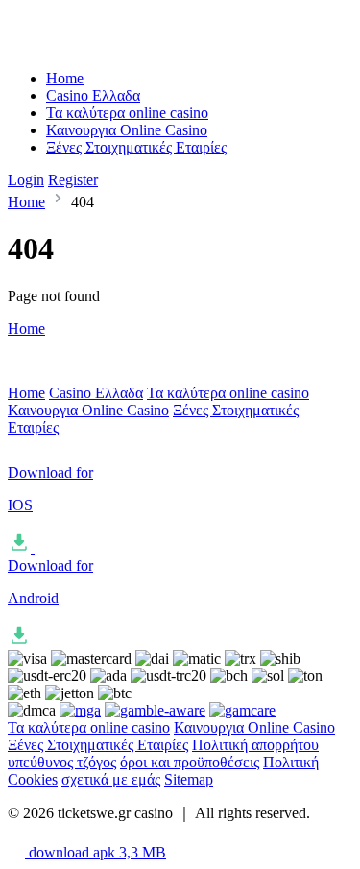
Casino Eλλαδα (93, 95)
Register (73, 180)
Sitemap (188, 779)
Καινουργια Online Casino (126, 130)
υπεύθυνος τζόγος (62, 762)
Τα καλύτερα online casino (127, 113)
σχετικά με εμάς (110, 779)
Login (26, 180)
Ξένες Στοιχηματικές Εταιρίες (136, 147)
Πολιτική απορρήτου (255, 745)
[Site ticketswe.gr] (87, 45)
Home (65, 78)
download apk (95, 852)
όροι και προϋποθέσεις (189, 762)
